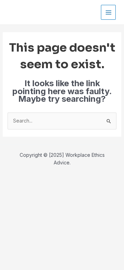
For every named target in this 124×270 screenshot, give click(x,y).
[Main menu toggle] (108, 12)
